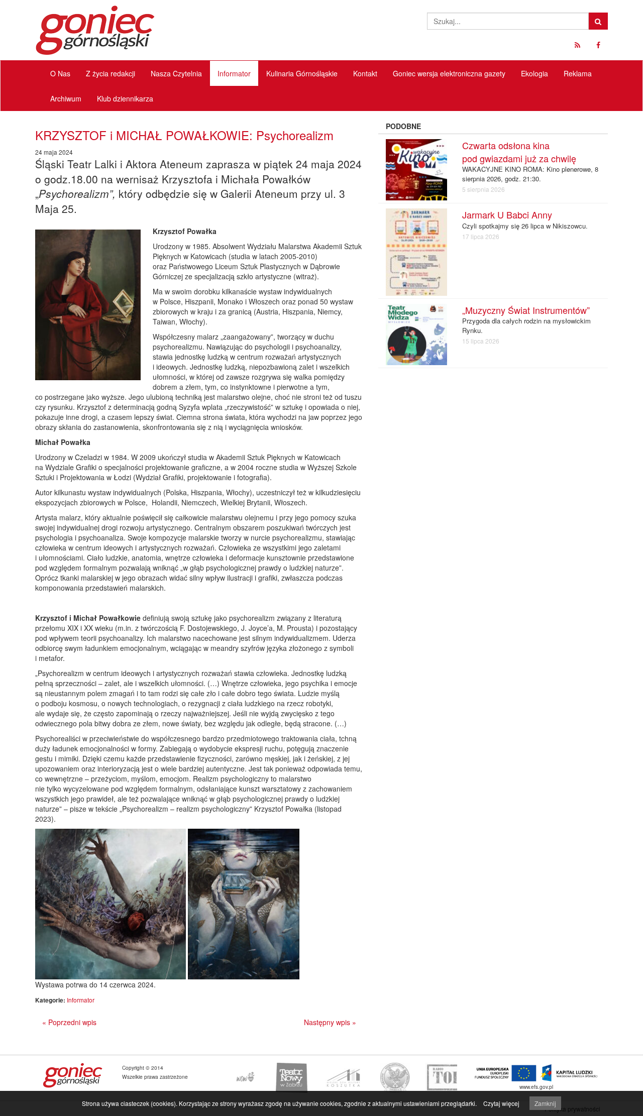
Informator (234, 73)
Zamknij (545, 1103)
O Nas (60, 73)
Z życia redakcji (110, 73)
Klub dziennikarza (125, 98)
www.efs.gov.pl (536, 1086)
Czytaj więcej (501, 1103)
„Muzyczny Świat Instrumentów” (526, 309)
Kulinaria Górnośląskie (302, 73)
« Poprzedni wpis (69, 1022)
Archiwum (65, 98)
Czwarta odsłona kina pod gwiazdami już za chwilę (519, 152)
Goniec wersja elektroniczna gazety (449, 73)
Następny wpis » (330, 1022)
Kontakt (365, 73)
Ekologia (534, 73)
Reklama (578, 73)
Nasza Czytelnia (176, 73)
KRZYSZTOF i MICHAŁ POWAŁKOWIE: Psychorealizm (184, 135)
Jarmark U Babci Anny (507, 214)
